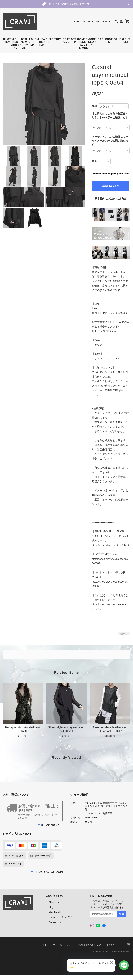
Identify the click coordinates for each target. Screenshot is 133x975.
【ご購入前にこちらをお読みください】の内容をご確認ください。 (110, 117)
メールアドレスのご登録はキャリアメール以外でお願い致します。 (110, 140)
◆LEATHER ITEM (41, 42)
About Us (80, 21)
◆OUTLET (126, 40)
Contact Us (55, 922)
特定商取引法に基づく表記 (89, 945)
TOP (45, 945)
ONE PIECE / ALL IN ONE (83, 43)
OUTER (49, 40)
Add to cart (110, 186)
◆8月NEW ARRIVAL (15, 43)
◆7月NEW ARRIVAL (24, 43)
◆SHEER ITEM (32, 42)
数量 (94, 161)
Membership (103, 21)
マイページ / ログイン (63, 917)
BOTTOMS (66, 40)
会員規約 (110, 945)
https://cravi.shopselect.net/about (110, 545)
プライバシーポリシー (62, 945)
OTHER (117, 40)
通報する (124, 634)
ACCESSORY (92, 42)
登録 (122, 913)
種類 (94, 105)
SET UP (75, 40)
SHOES (109, 40)
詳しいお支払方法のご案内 (48, 871)
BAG (101, 39)
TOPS (58, 39)
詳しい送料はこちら (52, 824)
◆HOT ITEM (7, 40)
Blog (91, 21)
